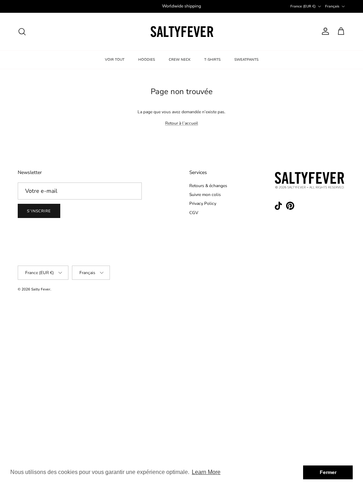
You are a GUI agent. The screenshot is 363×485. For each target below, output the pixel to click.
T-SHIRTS (212, 59)
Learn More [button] (206, 472)
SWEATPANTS (246, 59)
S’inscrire (39, 211)
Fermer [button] (328, 472)
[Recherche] (22, 31)
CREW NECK (179, 59)
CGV (193, 213)
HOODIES (146, 59)
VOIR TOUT (114, 59)
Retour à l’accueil (181, 123)
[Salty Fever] (181, 31)
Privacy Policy (202, 203)
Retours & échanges (208, 186)
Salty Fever (40, 289)
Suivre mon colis (205, 194)
